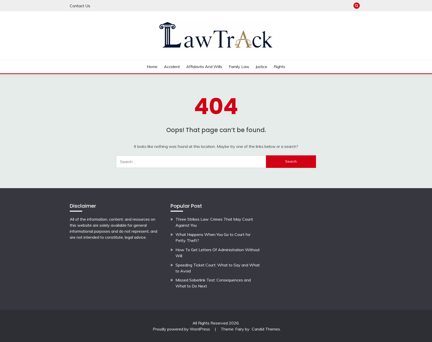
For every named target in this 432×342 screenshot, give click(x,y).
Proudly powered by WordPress (182, 328)
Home (152, 66)
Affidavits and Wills (204, 66)
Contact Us (80, 5)
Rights (279, 66)
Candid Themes (266, 328)
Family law (239, 66)
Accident (172, 66)
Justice (261, 66)
